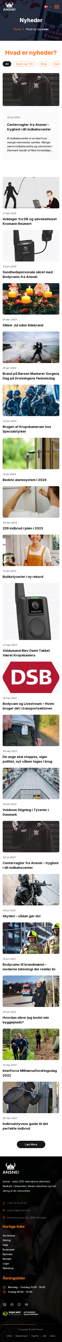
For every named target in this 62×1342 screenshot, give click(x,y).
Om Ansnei (9, 1235)
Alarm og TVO (25, 64)
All (7, 64)
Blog (44, 64)
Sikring (7, 1240)
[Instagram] (5, 1305)
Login (6, 1263)
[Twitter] (19, 1305)
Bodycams (9, 1249)
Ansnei (39, 1329)
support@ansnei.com (18, 1210)
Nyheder (8, 1254)
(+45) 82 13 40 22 (16, 1203)
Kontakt (7, 1258)
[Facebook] (12, 1305)
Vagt (5, 1244)
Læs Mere (31, 1144)
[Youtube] (26, 1305)
